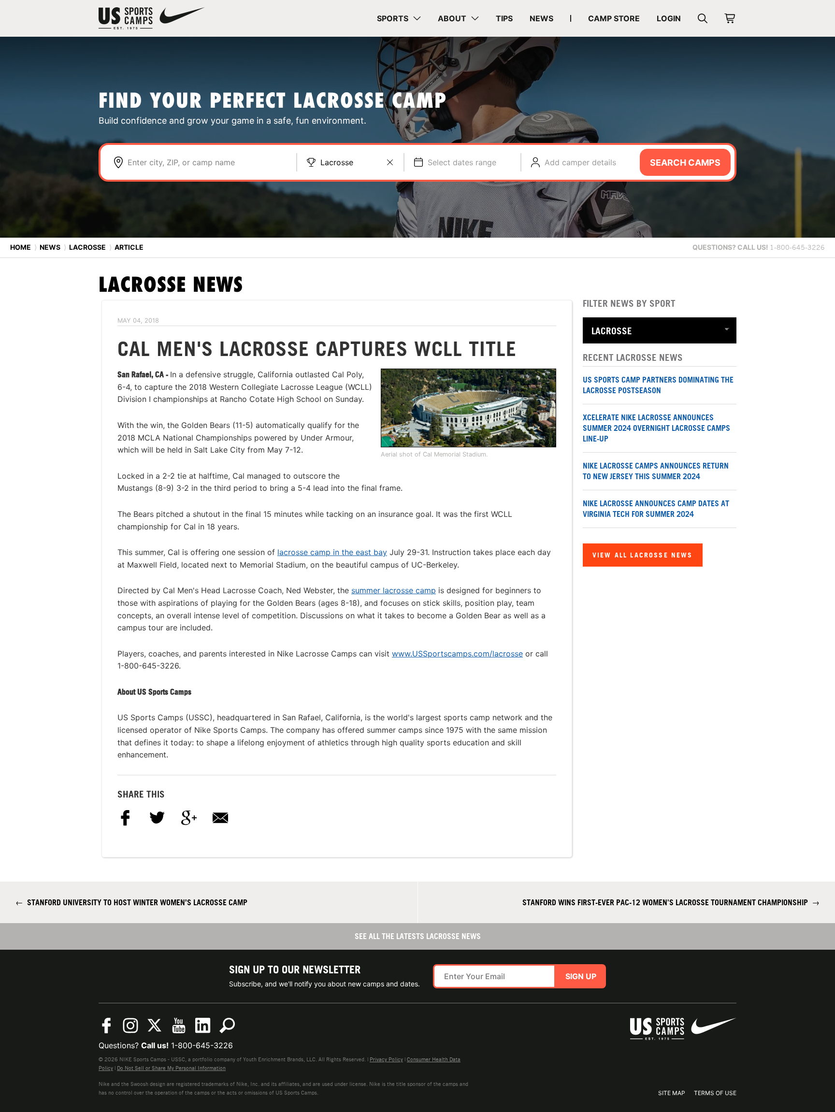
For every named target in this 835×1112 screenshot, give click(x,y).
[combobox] (207, 162)
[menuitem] (399, 18)
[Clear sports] (390, 162)
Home (20, 247)
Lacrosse (336, 162)
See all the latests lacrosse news (418, 936)
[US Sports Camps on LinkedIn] (203, 1025)
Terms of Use (715, 1093)
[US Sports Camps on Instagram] (130, 1025)
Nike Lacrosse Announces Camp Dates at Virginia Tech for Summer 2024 (656, 509)
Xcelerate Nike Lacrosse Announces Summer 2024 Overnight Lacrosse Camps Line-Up (656, 428)
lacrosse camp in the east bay (332, 552)
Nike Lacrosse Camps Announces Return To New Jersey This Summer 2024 (656, 471)
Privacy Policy (386, 1059)
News (50, 247)
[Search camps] (227, 1025)
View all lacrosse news (642, 555)
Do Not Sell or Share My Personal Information (171, 1068)
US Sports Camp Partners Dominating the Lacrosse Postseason (658, 385)
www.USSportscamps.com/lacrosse (457, 653)
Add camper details (580, 162)
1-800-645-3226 (202, 1045)
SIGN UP (580, 976)
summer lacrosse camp (393, 590)
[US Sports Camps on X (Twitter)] (154, 1025)
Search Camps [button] (685, 162)
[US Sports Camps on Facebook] (106, 1025)
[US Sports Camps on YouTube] (179, 1025)
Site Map (671, 1093)
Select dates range (462, 162)
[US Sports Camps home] (152, 18)
